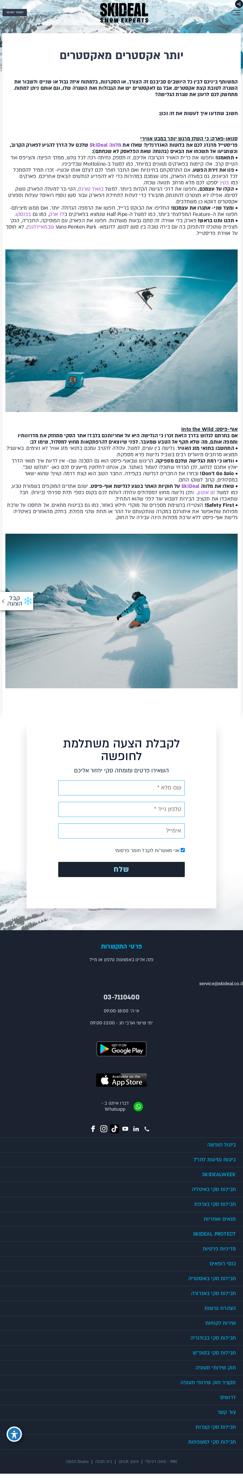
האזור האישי (14, 12)
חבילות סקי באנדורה (213, 1293)
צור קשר (226, 1412)
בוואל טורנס (90, 189)
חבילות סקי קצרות (216, 1427)
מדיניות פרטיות (219, 1248)
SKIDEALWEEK (219, 1174)
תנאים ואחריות (220, 1219)
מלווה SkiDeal (105, 145)
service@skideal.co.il (221, 984)
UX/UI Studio (77, 1461)
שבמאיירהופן (40, 227)
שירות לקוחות (220, 1323)
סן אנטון (206, 492)
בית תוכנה (103, 1461)
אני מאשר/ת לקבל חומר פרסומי (148, 850)
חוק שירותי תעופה (216, 1367)
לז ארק (56, 214)
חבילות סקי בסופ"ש (214, 1352)
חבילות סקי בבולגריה (213, 1338)
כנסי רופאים (223, 1263)
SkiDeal (189, 486)
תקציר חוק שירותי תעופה (208, 1382)
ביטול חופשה (221, 1144)
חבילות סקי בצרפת (215, 1204)
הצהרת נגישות (220, 1308)
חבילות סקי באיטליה (214, 1189)
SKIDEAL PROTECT (214, 1234)
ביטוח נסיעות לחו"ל (215, 1159)
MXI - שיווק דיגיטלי (161, 1461)
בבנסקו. (22, 214)
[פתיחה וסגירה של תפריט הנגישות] (14, 1434)
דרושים (228, 1397)
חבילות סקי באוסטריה (212, 1278)
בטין (224, 182)
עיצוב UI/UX (129, 1461)
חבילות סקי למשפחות (212, 1442)
